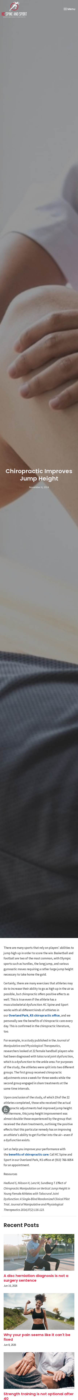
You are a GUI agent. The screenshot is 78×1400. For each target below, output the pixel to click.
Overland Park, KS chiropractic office (34, 1015)
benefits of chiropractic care (29, 1154)
